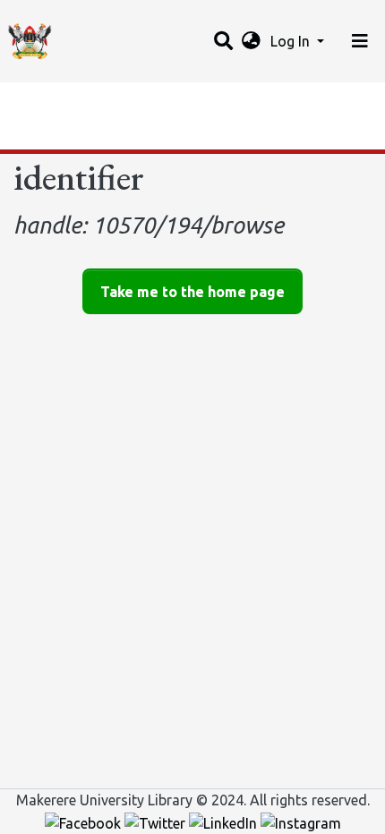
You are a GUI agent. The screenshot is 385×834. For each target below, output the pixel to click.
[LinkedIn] (225, 821)
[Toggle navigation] (360, 41)
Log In (291, 41)
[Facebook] (84, 821)
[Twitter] (156, 821)
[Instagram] (301, 821)
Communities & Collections (102, 101)
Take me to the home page (192, 292)
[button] (251, 41)
